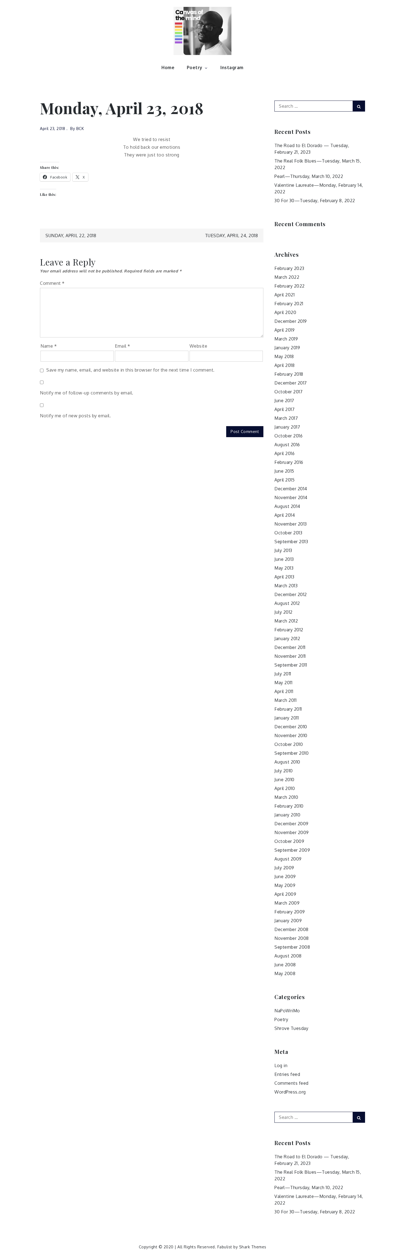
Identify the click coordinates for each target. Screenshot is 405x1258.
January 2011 (286, 718)
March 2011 (285, 700)
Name (48, 346)
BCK (80, 128)
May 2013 (283, 568)
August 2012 (287, 603)
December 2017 (290, 383)
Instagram (232, 67)
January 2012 (287, 638)
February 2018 (288, 374)
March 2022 (286, 277)
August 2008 (288, 956)
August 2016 (287, 444)
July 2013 (283, 550)
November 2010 (290, 735)
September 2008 (292, 947)
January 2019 (287, 347)
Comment (52, 283)
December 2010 (290, 726)
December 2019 (290, 321)
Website (198, 346)
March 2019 (286, 339)
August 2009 (288, 859)
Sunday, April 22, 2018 (70, 235)
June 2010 (284, 779)
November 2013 (290, 524)
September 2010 (291, 753)
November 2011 (290, 656)
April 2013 (284, 577)
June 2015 (284, 471)
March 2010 (286, 797)
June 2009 (285, 876)
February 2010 (289, 806)
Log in (280, 1065)
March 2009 (286, 903)
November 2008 (291, 938)
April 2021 (284, 294)
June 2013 (284, 559)
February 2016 (288, 462)
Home (167, 67)
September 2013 (291, 541)
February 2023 (289, 268)
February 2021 (288, 303)
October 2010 (288, 744)
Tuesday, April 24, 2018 (231, 235)
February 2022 (289, 286)
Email (122, 346)
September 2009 (292, 850)
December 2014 (290, 488)
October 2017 (288, 391)
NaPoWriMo (287, 1010)
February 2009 (289, 912)
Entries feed (287, 1074)
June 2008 (285, 964)
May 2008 (284, 973)
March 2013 (286, 585)
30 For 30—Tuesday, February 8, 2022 (314, 200)
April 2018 (284, 365)
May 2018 (284, 356)
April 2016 (284, 453)
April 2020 (285, 312)
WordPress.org (290, 1092)
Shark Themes (252, 1247)
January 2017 (287, 427)
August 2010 (287, 762)
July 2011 (282, 674)
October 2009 (289, 841)
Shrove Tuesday (291, 1028)
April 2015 (284, 480)
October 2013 (288, 532)
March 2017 (286, 418)
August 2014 (287, 506)
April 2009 (285, 894)
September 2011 (290, 665)
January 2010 (287, 815)
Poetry (194, 67)
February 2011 (288, 709)
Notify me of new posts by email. (75, 415)
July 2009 (284, 867)
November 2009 (291, 832)
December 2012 (290, 594)
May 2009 (284, 885)
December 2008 (291, 929)
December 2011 (290, 647)
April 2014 (284, 515)
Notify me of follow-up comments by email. (86, 393)
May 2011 (283, 682)
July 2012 (283, 612)
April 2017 (284, 409)
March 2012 (286, 621)
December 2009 (291, 823)
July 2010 (283, 770)
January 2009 (288, 920)
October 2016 (288, 436)
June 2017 (284, 400)
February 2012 (288, 629)
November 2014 (290, 497)
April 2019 (284, 330)
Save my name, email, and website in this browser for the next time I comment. (130, 370)
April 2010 (284, 788)
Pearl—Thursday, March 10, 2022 (308, 176)
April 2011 (283, 691)
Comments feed (291, 1083)
